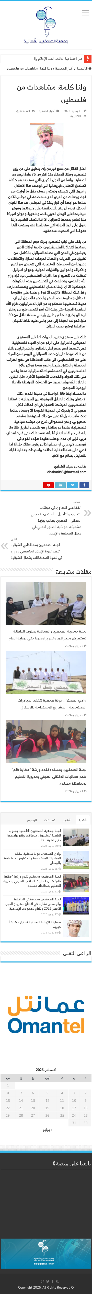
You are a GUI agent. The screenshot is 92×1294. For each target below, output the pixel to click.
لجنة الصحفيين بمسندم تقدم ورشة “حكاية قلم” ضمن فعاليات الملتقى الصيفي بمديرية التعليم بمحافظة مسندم (49, 776)
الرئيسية (82, 68)
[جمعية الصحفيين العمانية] (46, 23)
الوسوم (32, 820)
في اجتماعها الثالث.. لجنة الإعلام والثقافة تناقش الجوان (44, 59)
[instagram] (43, 1281)
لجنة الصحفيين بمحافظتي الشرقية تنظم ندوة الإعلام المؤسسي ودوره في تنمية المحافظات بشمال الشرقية (36, 548)
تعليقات (49, 820)
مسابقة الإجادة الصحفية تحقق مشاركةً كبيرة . (35, 924)
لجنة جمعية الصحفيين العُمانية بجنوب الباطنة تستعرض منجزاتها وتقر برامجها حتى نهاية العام (47, 634)
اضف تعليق (23, 110)
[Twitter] (48, 1281)
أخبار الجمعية (64, 68)
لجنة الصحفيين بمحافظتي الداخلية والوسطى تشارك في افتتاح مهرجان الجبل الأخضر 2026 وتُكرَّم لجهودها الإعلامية (33, 903)
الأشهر (66, 820)
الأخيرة (82, 820)
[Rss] (57, 1281)
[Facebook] (52, 1281)
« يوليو (47, 1130)
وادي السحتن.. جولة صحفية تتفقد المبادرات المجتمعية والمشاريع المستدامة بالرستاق (52, 704)
